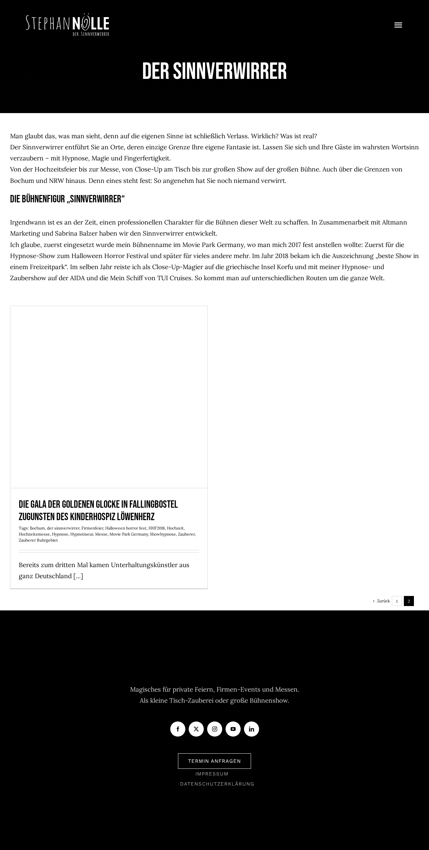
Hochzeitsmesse (34, 534)
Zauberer (186, 534)
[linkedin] (251, 729)
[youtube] (233, 729)
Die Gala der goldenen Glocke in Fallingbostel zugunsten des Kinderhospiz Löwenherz (109, 383)
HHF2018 (156, 528)
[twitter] (196, 729)
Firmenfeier (92, 528)
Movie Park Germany (129, 534)
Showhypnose (163, 534)
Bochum (37, 528)
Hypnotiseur (81, 534)
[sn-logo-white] (67, 16)
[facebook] (177, 729)
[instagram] (214, 729)
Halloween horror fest (125, 528)
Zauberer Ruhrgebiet (38, 540)
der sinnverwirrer (63, 528)
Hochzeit (175, 528)
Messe (101, 534)
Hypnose (60, 534)
